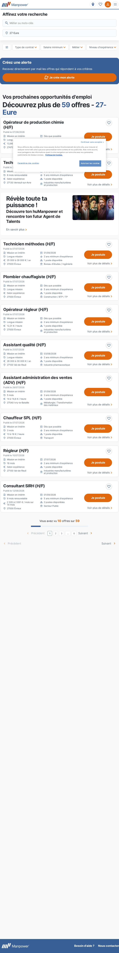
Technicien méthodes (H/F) (29, 243)
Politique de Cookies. (54, 155)
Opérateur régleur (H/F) (25, 309)
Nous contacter (108, 945)
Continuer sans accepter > (92, 142)
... (68, 533)
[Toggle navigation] (115, 4)
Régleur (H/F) (16, 450)
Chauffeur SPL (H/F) (22, 417)
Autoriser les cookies (90, 163)
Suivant (83, 533)
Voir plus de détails (98, 184)
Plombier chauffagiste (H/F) (29, 276)
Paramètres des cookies (28, 163)
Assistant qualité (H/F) (24, 344)
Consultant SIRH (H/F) (24, 485)
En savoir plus (15, 229)
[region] (59, 155)
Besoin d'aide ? (84, 945)
